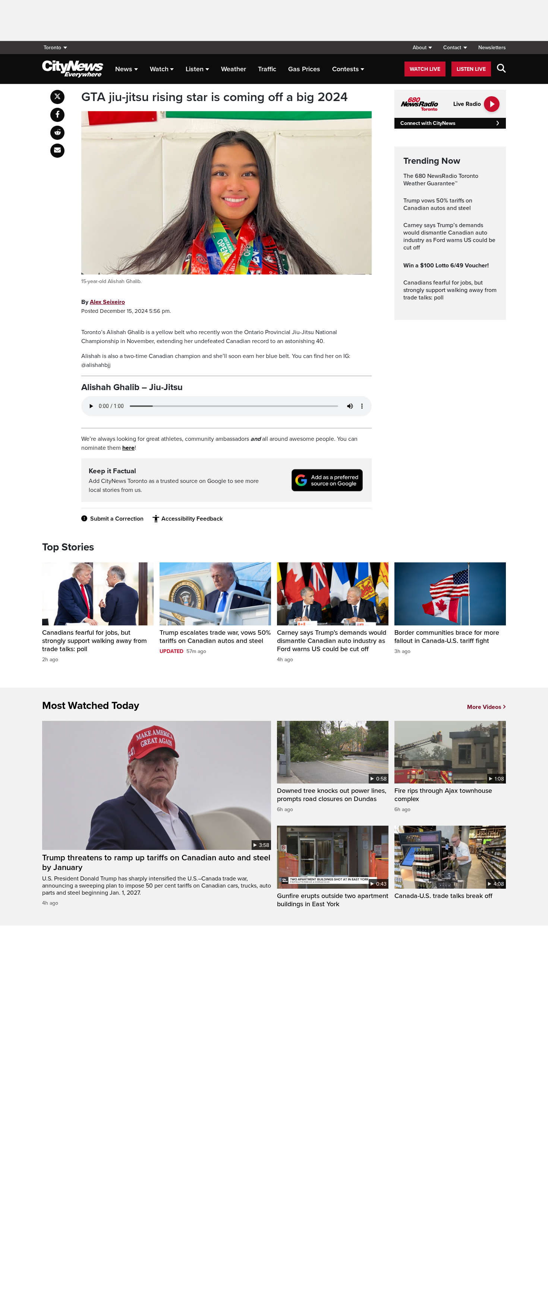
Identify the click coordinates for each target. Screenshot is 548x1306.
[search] (501, 69)
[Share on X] (57, 97)
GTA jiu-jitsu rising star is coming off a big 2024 (214, 97)
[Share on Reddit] (57, 133)
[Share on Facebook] (57, 115)
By (103, 302)
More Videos (484, 707)
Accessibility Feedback (192, 518)
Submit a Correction (117, 518)
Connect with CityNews (427, 123)
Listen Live (471, 69)
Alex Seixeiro (107, 302)
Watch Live (425, 69)
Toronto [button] (52, 47)
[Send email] (57, 151)
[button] (422, 47)
